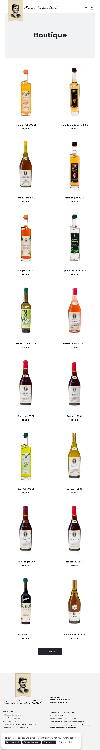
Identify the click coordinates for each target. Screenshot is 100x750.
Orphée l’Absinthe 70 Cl (74, 270)
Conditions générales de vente (62, 712)
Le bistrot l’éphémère (11, 721)
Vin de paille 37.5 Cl (74, 634)
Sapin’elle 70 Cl (25, 489)
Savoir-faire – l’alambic (11, 718)
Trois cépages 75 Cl (25, 562)
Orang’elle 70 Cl (25, 270)
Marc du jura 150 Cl (26, 198)
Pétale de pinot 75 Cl (74, 343)
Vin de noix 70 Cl (26, 634)
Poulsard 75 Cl (74, 416)
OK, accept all (13, 742)
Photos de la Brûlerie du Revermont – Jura (19, 724)
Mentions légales (56, 715)
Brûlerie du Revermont (11, 715)
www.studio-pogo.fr (76, 722)
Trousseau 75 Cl (74, 562)
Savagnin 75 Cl (74, 489)
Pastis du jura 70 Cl (25, 343)
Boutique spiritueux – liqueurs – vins (16, 727)
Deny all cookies (31, 742)
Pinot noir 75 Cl (25, 416)
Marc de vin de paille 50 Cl (74, 125)
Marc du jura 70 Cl (74, 198)
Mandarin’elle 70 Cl (25, 125)
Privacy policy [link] (65, 742)
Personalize (49, 742)
